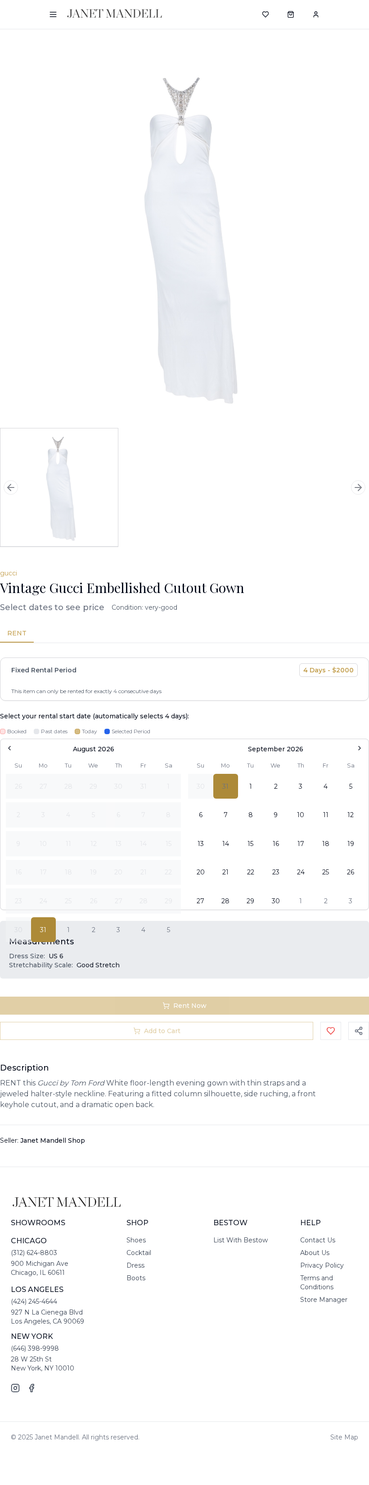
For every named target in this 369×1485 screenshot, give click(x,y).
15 (250, 844)
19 (350, 844)
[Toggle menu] (53, 14)
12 (350, 815)
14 (225, 844)
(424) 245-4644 (34, 1301)
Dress (135, 1265)
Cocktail (138, 1253)
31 (43, 930)
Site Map (344, 1437)
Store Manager (323, 1300)
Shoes (136, 1240)
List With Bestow (240, 1240)
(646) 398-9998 (35, 1348)
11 (325, 815)
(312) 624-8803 (34, 1253)
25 (325, 872)
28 (225, 901)
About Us (314, 1253)
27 (200, 901)
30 (276, 901)
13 (201, 844)
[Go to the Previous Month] (9, 748)
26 (350, 872)
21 (225, 872)
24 (301, 872)
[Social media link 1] (15, 1388)
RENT (17, 633)
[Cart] (291, 14)
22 (250, 872)
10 (300, 815)
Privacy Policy (322, 1265)
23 (275, 872)
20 (201, 872)
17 (300, 844)
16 (276, 844)
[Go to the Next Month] (359, 748)
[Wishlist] (265, 14)
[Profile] (316, 14)
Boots (135, 1278)
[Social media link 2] (31, 1388)
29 (250, 901)
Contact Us (317, 1240)
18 (325, 844)
